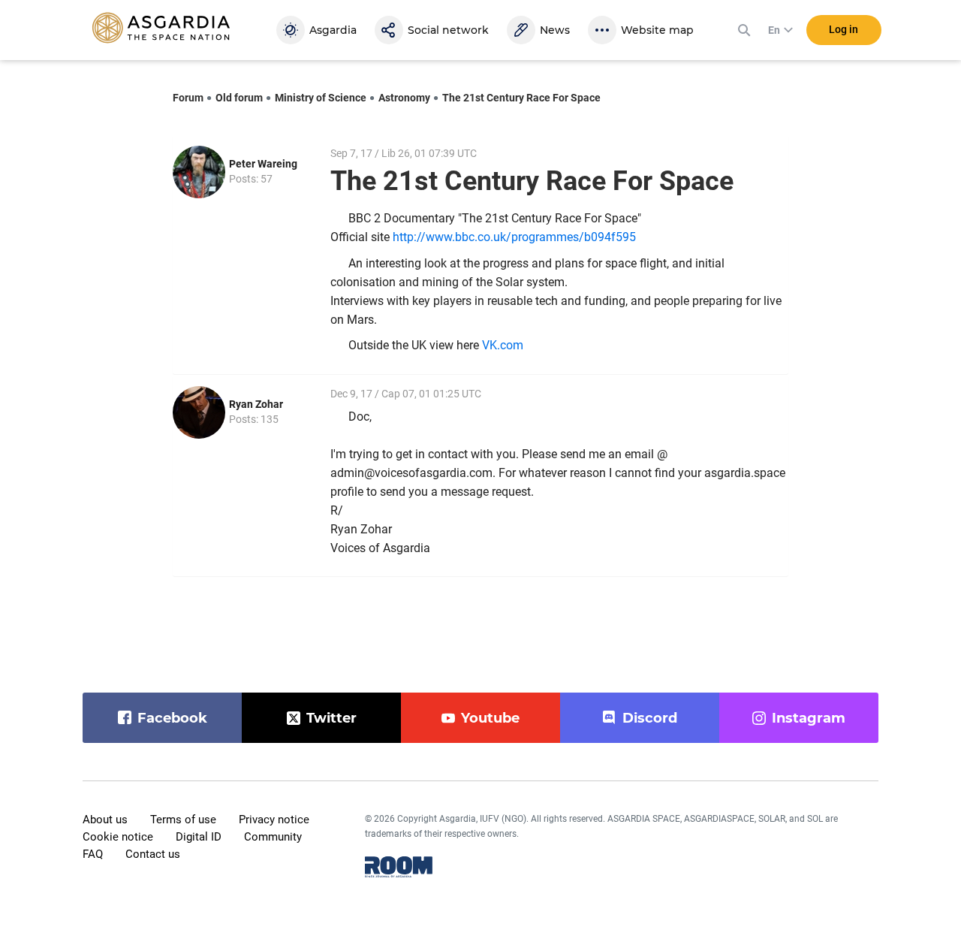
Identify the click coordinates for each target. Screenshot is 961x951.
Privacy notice (274, 819)
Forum (188, 98)
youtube (490, 718)
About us (105, 819)
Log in (843, 29)
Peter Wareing (263, 164)
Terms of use (183, 819)
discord (649, 718)
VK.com (502, 345)
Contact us (152, 854)
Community (273, 837)
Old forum (239, 98)
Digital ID (198, 837)
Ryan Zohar (256, 404)
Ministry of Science (320, 98)
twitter (331, 718)
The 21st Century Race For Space (521, 98)
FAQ (93, 854)
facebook (172, 718)
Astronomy (404, 98)
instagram (808, 718)
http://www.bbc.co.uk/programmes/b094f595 (514, 237)
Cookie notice (118, 837)
